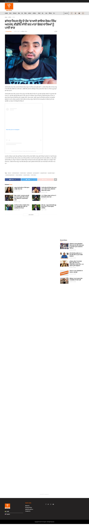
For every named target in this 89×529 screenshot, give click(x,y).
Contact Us (27, 511)
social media (26, 175)
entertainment (15, 173)
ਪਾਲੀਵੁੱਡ (13, 17)
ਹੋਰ (54, 13)
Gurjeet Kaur (9, 31)
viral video (33, 175)
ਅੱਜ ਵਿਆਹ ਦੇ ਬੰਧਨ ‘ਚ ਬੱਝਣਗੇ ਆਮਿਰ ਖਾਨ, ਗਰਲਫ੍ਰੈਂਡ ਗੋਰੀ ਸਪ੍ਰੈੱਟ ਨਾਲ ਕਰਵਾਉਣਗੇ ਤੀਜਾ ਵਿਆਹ (21, 206)
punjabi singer (51, 173)
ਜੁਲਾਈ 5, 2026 (17, 209)
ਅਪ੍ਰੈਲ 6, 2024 (16, 31)
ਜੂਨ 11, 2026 (44, 209)
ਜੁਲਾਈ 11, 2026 (17, 201)
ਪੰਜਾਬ (10, 13)
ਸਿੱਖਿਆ (50, 13)
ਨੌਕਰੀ (39, 13)
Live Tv (66, 13)
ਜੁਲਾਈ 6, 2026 (44, 198)
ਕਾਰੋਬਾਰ (29, 13)
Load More (30, 214)
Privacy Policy (28, 507)
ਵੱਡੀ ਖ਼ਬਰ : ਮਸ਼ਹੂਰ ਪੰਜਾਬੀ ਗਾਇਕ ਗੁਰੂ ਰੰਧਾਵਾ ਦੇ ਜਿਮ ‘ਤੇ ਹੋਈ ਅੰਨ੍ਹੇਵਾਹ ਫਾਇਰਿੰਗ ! (48, 206)
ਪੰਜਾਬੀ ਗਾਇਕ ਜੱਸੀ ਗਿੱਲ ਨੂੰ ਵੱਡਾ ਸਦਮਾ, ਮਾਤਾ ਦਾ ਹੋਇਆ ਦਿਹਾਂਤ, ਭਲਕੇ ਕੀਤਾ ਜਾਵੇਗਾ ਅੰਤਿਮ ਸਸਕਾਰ (49, 189)
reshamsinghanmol (10, 175)
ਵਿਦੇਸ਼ (25, 13)
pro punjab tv (36, 173)
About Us (27, 505)
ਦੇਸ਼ (22, 13)
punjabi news (44, 173)
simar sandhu (19, 175)
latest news (23, 173)
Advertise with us (29, 509)
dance (9, 173)
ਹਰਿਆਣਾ (14, 13)
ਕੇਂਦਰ (19, 13)
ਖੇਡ (42, 13)
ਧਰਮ (46, 13)
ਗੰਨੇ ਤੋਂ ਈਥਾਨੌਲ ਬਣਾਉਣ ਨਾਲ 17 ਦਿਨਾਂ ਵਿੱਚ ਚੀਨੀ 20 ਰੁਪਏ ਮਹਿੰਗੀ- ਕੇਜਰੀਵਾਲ (76, 255)
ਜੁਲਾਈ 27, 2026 (44, 192)
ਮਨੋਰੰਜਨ (34, 13)
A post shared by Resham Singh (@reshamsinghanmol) (23, 151)
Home (6, 13)
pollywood (29, 173)
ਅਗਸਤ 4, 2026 (17, 190)
